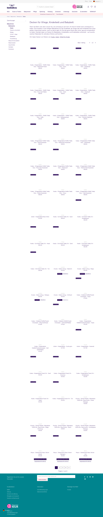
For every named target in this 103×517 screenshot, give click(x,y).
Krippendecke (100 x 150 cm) (40, 459)
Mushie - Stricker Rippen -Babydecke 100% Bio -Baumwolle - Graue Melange (85, 400)
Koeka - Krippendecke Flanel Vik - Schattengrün (85, 374)
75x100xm (60, 273)
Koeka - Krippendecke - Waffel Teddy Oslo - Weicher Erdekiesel (85, 116)
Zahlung (9, 492)
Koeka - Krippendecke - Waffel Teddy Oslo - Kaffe (40, 116)
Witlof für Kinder (65, 37)
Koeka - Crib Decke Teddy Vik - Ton (40, 269)
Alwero (63, 267)
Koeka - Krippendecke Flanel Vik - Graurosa (63, 374)
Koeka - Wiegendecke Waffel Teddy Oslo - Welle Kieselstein (40, 192)
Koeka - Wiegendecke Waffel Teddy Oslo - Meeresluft (62, 167)
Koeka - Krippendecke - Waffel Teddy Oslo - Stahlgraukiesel (63, 116)
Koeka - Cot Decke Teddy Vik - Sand (62, 217)
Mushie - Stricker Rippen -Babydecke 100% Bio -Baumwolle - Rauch (63, 426)
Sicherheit (11, 49)
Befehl (8, 489)
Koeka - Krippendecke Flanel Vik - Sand (40, 373)
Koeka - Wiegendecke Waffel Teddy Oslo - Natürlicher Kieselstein (62, 141)
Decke (24, 16)
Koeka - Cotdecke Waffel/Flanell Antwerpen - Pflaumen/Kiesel (40, 322)
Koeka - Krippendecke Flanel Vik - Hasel (40, 399)
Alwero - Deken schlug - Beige (85, 269)
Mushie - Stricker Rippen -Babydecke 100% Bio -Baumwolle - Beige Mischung (40, 427)
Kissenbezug (13, 38)
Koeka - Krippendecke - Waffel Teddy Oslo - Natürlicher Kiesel (40, 65)
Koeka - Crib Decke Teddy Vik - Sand (63, 243)
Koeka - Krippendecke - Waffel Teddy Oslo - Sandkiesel (85, 65)
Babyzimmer (13, 16)
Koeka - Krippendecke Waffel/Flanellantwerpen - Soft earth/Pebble (40, 348)
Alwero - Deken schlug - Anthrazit (63, 295)
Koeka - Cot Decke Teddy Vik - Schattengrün (85, 217)
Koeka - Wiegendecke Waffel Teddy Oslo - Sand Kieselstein (40, 141)
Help (90, 1)
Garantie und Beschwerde (13, 498)
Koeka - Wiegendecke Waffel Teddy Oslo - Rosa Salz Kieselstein (40, 167)
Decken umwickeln (15, 30)
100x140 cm (65, 273)
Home (8, 16)
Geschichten (12, 45)
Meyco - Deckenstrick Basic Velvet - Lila (85, 453)
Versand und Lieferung (12, 494)
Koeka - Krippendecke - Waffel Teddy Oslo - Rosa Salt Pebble (40, 91)
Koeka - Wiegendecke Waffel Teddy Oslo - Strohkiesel (85, 141)
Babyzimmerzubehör (14, 41)
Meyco (40, 451)
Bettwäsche (19, 16)
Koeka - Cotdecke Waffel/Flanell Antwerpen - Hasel (85, 295)
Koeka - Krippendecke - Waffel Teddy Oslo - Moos (63, 65)
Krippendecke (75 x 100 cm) (40, 461)
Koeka (53, 37)
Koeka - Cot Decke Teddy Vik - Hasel (40, 243)
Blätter (12, 32)
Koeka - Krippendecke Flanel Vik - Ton (63, 398)
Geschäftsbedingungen (42, 489)
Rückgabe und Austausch (13, 496)
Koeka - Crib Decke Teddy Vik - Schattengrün (85, 244)
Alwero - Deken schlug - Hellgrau (40, 295)
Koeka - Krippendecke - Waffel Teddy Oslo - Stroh (63, 91)
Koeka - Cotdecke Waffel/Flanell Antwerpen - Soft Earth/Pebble (62, 322)
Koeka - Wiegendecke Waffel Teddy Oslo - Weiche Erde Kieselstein (85, 167)
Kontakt (69, 489)
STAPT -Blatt (13, 34)
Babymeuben (12, 43)
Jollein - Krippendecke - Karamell (85, 346)
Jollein (57, 37)
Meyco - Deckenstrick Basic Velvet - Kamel (40, 453)
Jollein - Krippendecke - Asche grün (62, 346)
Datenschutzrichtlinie (42, 492)
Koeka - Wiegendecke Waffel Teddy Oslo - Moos (62, 192)
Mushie (85, 397)
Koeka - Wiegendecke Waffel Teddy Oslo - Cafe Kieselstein (85, 192)
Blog (86, 1)
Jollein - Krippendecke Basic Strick (40, 217)
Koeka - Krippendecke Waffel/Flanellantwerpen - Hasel (85, 322)
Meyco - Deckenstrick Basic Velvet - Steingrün (62, 453)
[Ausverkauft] (40, 54)
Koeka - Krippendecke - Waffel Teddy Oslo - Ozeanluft (85, 91)
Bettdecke (12, 36)
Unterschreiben (42, 479)
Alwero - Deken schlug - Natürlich (63, 269)
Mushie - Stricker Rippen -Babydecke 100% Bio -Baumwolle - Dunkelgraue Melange (85, 427)
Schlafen (11, 47)
